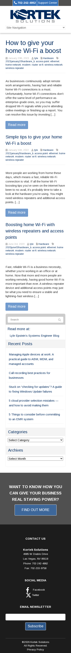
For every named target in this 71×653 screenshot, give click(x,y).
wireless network (54, 64)
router (35, 64)
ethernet (54, 61)
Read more (16, 125)
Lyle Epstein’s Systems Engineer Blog (34, 335)
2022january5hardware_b (19, 153)
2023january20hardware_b (20, 61)
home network (13, 64)
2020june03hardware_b (18, 247)
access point (42, 61)
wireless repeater (15, 68)
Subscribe (35, 626)
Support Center (47, 2)
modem (26, 64)
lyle (36, 58)
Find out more (36, 510)
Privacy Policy (35, 649)
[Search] (59, 320)
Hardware (48, 58)
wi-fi (41, 64)
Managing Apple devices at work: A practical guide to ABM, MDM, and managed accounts (31, 359)
